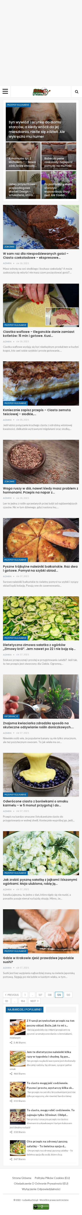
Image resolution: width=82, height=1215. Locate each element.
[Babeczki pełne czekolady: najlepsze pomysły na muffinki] (59, 156)
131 (6, 1001)
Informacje (11, 716)
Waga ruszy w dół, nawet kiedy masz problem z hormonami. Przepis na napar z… (40, 490)
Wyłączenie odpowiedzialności (41, 1189)
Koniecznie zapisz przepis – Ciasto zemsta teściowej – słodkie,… (37, 412)
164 (23, 1001)
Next (33, 1001)
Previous (13, 995)
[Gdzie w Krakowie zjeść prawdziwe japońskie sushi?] (41, 931)
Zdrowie (9, 246)
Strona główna (21, 1178)
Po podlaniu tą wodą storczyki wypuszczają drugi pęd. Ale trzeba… (58, 189)
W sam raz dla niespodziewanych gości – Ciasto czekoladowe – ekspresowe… (35, 256)
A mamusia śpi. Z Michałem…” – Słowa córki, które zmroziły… (23, 162)
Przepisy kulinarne (18, 104)
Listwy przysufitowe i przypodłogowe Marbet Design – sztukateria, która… (22, 189)
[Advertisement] (41, 43)
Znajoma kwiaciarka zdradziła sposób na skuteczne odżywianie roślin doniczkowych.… (38, 725)
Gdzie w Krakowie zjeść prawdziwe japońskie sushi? (38, 960)
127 (40, 995)
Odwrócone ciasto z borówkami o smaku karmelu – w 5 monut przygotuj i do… (35, 803)
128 (50, 995)
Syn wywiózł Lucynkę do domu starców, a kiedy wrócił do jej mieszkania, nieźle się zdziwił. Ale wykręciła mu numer (37, 129)
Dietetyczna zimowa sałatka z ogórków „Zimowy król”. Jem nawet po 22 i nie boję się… (39, 647)
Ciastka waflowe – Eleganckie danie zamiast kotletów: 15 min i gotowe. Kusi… (38, 334)
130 (68, 995)
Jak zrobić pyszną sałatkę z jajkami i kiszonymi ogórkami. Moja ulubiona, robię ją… (40, 882)
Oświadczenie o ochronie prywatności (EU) (41, 1183)
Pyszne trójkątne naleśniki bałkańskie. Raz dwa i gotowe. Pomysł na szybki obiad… (40, 568)
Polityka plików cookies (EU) (52, 1178)
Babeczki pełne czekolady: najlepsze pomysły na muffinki (58, 162)
